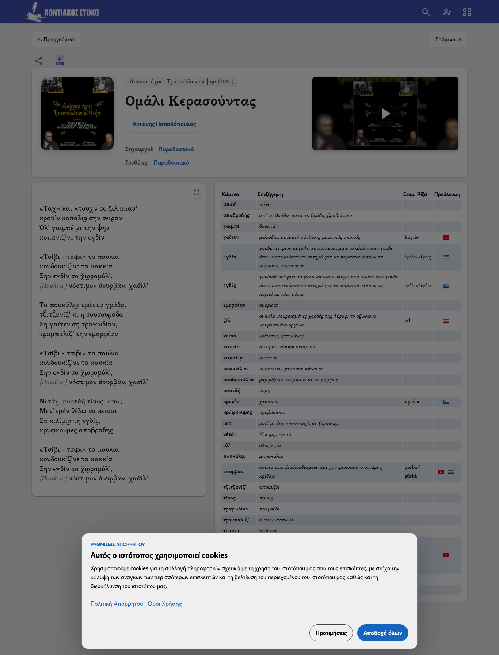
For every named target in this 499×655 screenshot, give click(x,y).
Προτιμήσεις (331, 633)
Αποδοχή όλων (382, 633)
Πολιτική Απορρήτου (117, 604)
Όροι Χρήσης (164, 604)
